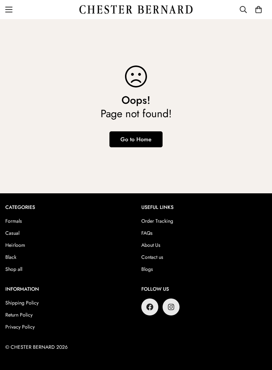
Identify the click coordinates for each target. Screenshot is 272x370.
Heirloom (15, 245)
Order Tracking (157, 220)
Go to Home (136, 139)
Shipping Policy (22, 302)
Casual (12, 233)
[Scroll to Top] (258, 331)
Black (10, 257)
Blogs (147, 269)
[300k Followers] (149, 306)
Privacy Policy (20, 326)
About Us (150, 245)
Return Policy (19, 314)
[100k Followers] (171, 306)
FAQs (147, 233)
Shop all (13, 269)
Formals (13, 220)
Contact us (152, 257)
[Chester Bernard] (136, 9)
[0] (258, 9)
